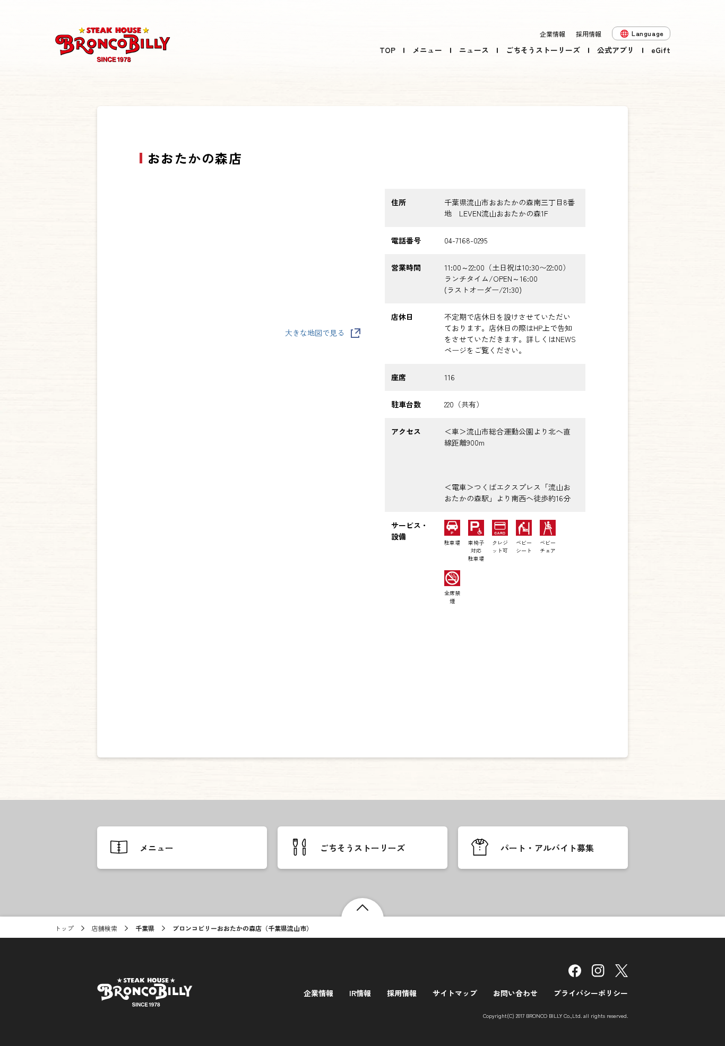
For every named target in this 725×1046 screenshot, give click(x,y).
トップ (64, 927)
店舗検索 (104, 927)
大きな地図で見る (314, 332)
